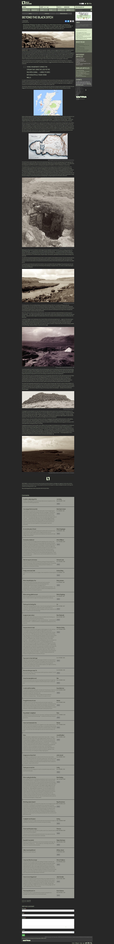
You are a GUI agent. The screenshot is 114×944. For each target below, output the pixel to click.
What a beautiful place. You (29, 580)
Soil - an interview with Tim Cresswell (82, 71)
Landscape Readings (80, 60)
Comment (24, 917)
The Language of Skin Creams (81, 32)
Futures (41, 10)
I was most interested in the (30, 723)
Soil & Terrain (47, 13)
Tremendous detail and (28, 540)
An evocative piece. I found (29, 529)
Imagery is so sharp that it (29, 755)
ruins (90, 24)
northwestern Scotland (80, 25)
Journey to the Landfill (80, 48)
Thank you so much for (28, 767)
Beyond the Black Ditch (80, 58)
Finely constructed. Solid (29, 571)
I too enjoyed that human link (30, 509)
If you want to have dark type (30, 658)
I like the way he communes (30, 560)
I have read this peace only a (30, 829)
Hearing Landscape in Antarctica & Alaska (83, 37)
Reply (58, 503)
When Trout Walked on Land (81, 72)
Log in (84, 943)
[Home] (27, 3)
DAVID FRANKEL (24, 483)
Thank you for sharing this (29, 604)
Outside (50, 10)
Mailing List (77, 943)
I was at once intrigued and (29, 877)
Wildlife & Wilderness (63, 13)
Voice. (24, 735)
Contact (73, 943)
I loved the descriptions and (30, 678)
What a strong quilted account (30, 594)
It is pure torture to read (28, 627)
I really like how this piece (29, 819)
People (81, 943)
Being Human (34, 10)
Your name (24, 908)
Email (23, 913)
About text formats (70, 927)
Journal (24, 7)
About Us (59, 7)
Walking (30, 13)
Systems (68, 10)
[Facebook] (89, 3)
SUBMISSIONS (66, 7)
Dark (80, 3)
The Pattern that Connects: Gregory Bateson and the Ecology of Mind (82, 50)
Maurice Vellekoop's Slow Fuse (81, 38)
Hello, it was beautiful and (29, 850)
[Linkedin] (88, 3)
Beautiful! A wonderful (28, 840)
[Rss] (90, 3)
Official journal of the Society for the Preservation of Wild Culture (34, 938)
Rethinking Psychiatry (80, 47)
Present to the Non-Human (81, 61)
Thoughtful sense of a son (29, 700)
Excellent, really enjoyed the (30, 499)
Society (41, 7)
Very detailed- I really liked (29, 713)
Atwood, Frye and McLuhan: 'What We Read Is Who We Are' (83, 35)
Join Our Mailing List (79, 7)
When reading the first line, (29, 777)
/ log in (47, 7)
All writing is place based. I (29, 802)
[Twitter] (85, 3)
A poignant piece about (28, 615)
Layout (23, 930)
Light (83, 3)
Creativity (25, 10)
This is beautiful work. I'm (29, 891)
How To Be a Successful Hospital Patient (83, 33)
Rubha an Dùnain (79, 24)
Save (23, 935)
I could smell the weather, (29, 688)
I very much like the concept (30, 860)
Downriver (78, 62)
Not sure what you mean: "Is (30, 670)
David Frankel (25, 20)
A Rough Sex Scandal (80, 44)
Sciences (59, 10)
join (45, 7)
